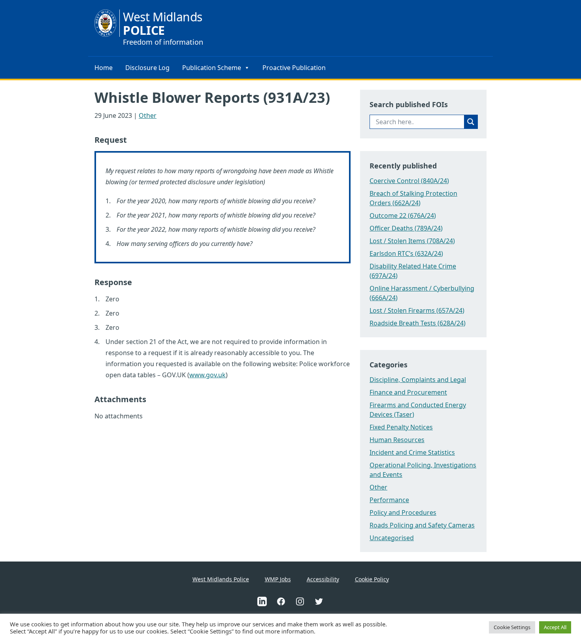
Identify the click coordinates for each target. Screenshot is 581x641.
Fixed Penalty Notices (401, 427)
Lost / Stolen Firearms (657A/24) (417, 310)
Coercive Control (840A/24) (409, 180)
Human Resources (397, 439)
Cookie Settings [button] (512, 627)
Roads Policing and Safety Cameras (422, 525)
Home (103, 67)
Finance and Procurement (408, 392)
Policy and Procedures (403, 512)
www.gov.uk (207, 375)
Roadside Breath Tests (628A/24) (418, 323)
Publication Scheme (211, 67)
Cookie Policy (372, 579)
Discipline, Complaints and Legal (418, 379)
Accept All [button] (555, 627)
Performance (389, 499)
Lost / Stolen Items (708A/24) (412, 240)
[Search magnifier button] (470, 122)
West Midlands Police (220, 579)
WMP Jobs (278, 579)
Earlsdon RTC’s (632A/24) (406, 253)
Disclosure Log (147, 67)
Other (148, 115)
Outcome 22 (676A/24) (403, 215)
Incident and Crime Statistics (412, 452)
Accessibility (323, 579)
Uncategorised (392, 537)
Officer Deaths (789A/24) (406, 228)
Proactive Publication (294, 67)
